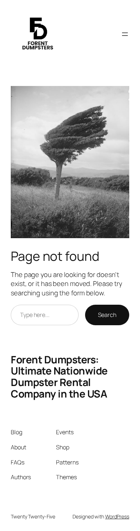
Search (107, 315)
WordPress (117, 516)
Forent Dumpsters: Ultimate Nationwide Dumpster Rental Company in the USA (59, 376)
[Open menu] (125, 34)
